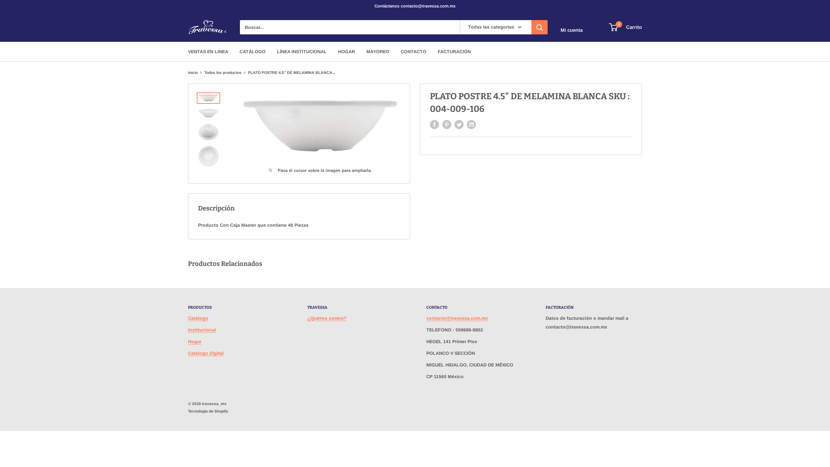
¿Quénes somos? (327, 318)
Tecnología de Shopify (208, 411)
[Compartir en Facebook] (434, 124)
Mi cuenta (572, 30)
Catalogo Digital (206, 353)
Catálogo (198, 318)
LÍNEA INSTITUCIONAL (302, 51)
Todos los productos (223, 72)
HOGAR (346, 51)
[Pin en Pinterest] (446, 124)
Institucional (202, 329)
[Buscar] (539, 27)
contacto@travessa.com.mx (457, 318)
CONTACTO (413, 51)
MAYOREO (377, 51)
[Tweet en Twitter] (459, 124)
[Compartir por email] (471, 124)
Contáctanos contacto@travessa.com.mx (415, 6)
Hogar (194, 341)
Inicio (193, 72)
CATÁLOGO (253, 51)
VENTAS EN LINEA (208, 51)
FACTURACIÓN (454, 51)
